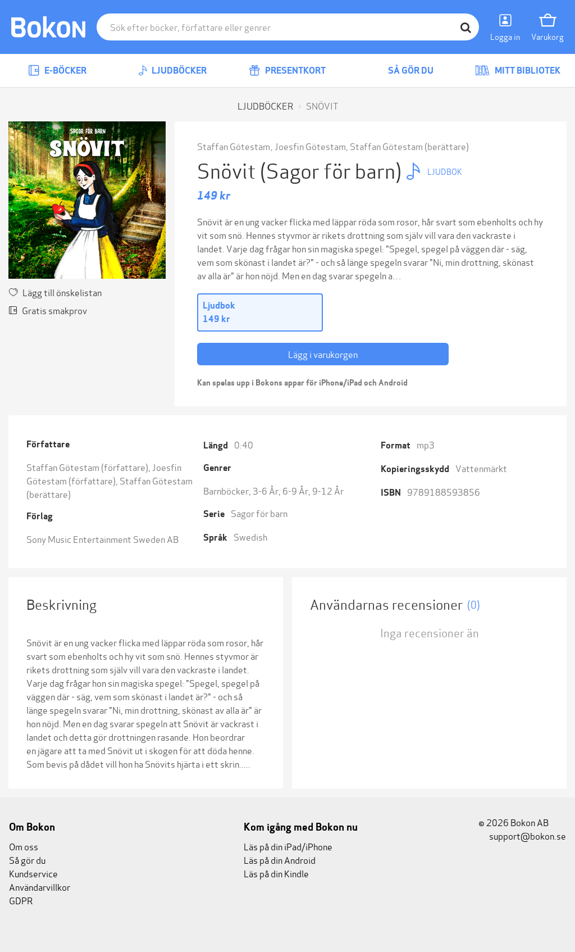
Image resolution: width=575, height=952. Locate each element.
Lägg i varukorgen (323, 353)
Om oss (23, 846)
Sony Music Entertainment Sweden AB (102, 538)
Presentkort (294, 70)
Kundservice (33, 873)
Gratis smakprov (54, 309)
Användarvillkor (39, 886)
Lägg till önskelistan (62, 291)
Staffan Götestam (233, 145)
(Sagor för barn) (332, 169)
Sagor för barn (259, 512)
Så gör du (409, 70)
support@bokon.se (526, 835)
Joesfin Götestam (310, 145)
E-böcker (64, 70)
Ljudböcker (178, 70)
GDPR (21, 900)
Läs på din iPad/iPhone (288, 846)
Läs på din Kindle (276, 873)
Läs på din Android (280, 859)
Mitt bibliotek (526, 70)
